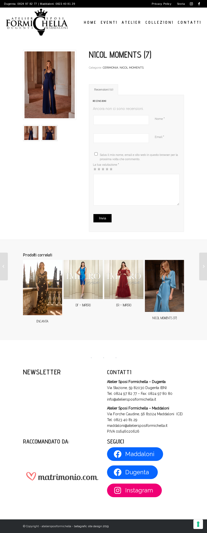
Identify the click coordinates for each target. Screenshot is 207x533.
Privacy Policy (161, 3)
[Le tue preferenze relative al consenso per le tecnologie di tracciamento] (198, 524)
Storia (181, 3)
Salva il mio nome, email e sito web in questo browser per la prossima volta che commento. (139, 157)
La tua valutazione (106, 164)
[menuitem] (161, 4)
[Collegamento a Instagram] (191, 4)
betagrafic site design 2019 (91, 526)
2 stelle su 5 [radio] (97, 169)
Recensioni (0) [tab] (103, 89)
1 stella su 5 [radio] (95, 169)
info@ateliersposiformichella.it (131, 399)
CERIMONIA (110, 67)
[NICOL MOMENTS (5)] (4, 266)
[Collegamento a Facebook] (199, 4)
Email (159, 137)
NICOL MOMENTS (132, 67)
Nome (160, 119)
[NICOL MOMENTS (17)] (203, 266)
